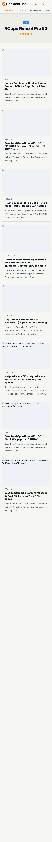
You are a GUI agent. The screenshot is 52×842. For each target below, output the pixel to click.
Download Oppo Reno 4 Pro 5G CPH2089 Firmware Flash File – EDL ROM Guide (25, 146)
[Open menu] (48, 3)
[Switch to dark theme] (42, 3)
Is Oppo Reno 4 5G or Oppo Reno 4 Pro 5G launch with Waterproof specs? (25, 379)
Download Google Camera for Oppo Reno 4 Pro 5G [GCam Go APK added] (26, 495)
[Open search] (36, 3)
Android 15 (22, 10)
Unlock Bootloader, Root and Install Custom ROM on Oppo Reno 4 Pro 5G (25, 86)
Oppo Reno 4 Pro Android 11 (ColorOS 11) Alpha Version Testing (25, 321)
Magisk (47, 10)
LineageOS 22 (35, 10)
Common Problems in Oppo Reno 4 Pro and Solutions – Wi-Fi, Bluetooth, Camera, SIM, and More (25, 262)
